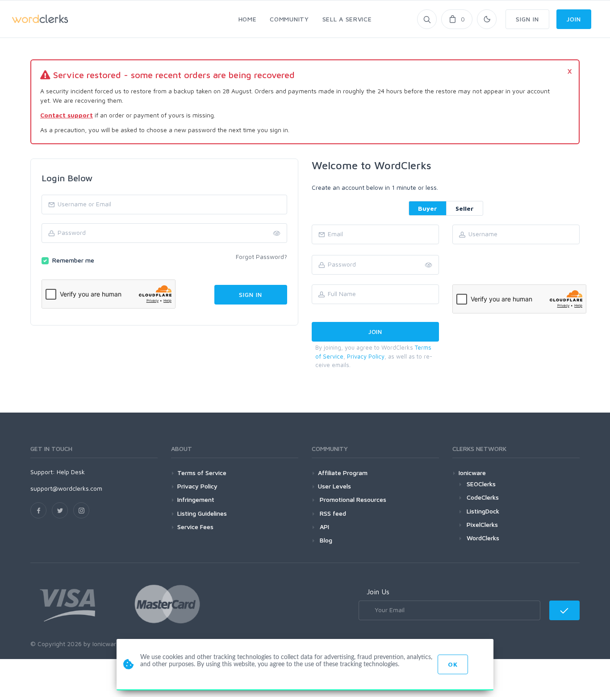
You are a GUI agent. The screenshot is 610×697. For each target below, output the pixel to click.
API (323, 526)
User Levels (334, 486)
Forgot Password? (261, 256)
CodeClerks (483, 497)
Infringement (195, 499)
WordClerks (483, 538)
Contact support (66, 115)
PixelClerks (482, 524)
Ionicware (472, 472)
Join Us (378, 592)
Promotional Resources (352, 499)
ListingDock (483, 511)
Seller (464, 208)
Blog (325, 540)
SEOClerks (481, 484)
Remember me (73, 260)
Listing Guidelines (202, 513)
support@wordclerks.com (66, 488)
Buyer (427, 208)
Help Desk (71, 472)
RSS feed (332, 513)
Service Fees (195, 526)
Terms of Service (201, 472)
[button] (428, 265)
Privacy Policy (365, 356)
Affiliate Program (343, 472)
